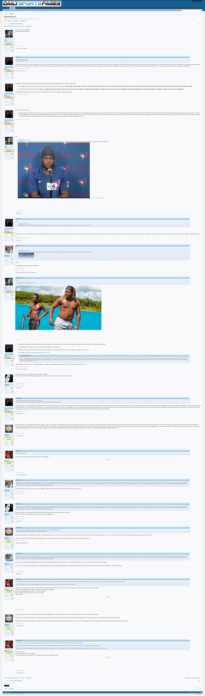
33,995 (12, 518)
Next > (30, 26)
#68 (200, 339)
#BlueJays (106, 141)
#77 (200, 571)
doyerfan (17, 369)
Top (199, 692)
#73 (200, 472)
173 (12, 445)
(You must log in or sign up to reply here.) (193, 677)
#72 (200, 433)
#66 (200, 237)
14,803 (12, 260)
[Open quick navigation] (199, 13)
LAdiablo (7, 384)
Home (7, 7)
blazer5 (22, 48)
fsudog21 (7, 255)
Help (193, 692)
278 (12, 51)
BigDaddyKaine (24, 272)
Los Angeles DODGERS (14, 18)
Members (24, 7)
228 (12, 470)
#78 (200, 609)
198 (12, 78)
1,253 (12, 522)
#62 (200, 68)
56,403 (12, 47)
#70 (200, 385)
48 (27, 26)
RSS (201, 692)
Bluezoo (17, 48)
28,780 (12, 466)
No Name (31, 272)
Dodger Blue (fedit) (7, 692)
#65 (200, 211)
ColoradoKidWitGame (28, 18)
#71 (200, 411)
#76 (200, 540)
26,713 (12, 568)
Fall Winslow (18, 272)
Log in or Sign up (197, 1)
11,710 (12, 74)
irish (6, 39)
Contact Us (189, 692)
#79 (200, 623)
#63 (200, 94)
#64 (200, 119)
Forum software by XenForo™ (14, 694)
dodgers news (15, 20)
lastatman (7, 434)
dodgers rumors (23, 20)
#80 (200, 670)
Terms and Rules (198, 694)
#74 (200, 493)
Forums (18, 7)
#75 (200, 518)
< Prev (11, 26)
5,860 (12, 442)
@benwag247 (24, 140)
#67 (200, 270)
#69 (200, 366)
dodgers (9, 20)
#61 (200, 46)
